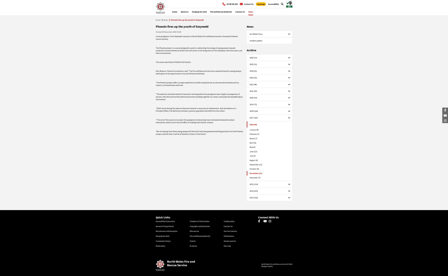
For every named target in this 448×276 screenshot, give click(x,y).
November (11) (256, 173)
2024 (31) (253, 71)
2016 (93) (253, 124)
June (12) (253, 151)
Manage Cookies (267, 266)
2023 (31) (253, 78)
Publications (229, 236)
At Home (193, 246)
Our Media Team (256, 34)
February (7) (254, 134)
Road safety (160, 246)
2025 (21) (253, 64)
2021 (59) (253, 91)
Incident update (256, 40)
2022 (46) (253, 84)
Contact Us (228, 226)
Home (158, 20)
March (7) (253, 138)
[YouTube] (265, 221)
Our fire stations (230, 231)
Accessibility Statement (165, 221)
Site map (227, 246)
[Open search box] (282, 4)
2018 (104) (254, 111)
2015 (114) (254, 184)
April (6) (253, 143)
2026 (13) (253, 57)
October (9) (254, 169)
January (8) (254, 130)
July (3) (253, 156)
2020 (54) (253, 98)
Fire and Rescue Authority (200, 236)
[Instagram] (271, 221)
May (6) (252, 147)
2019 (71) (253, 104)
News (166, 20)
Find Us (193, 241)
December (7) (255, 177)
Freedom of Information (199, 221)
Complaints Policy (163, 241)
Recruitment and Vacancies (166, 231)
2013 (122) (254, 197)
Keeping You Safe (162, 236)
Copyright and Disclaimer (200, 226)
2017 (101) (254, 118)
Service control (230, 241)
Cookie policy (229, 221)
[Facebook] (260, 221)
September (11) (256, 164)
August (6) (254, 160)
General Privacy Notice (165, 226)
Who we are (194, 231)
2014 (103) (254, 191)
